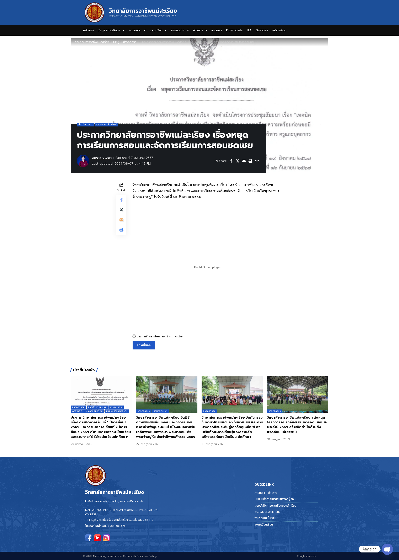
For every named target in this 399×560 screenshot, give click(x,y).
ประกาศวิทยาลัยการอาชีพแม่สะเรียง (160, 336)
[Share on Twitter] (237, 161)
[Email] (244, 161)
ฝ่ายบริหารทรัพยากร (117, 411)
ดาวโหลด (77, 411)
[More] (257, 161)
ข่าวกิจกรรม (85, 124)
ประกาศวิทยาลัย (94, 411)
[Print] (250, 161)
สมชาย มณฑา (102, 158)
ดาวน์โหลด (144, 345)
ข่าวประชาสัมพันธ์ (106, 124)
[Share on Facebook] (231, 161)
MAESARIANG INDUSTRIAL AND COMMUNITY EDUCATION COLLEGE (142, 16)
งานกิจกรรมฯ (160, 411)
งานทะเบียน (116, 407)
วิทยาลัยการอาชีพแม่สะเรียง (143, 11)
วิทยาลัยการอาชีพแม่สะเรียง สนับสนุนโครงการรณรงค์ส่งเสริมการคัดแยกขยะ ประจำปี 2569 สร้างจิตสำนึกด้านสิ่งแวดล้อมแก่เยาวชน (297, 425)
